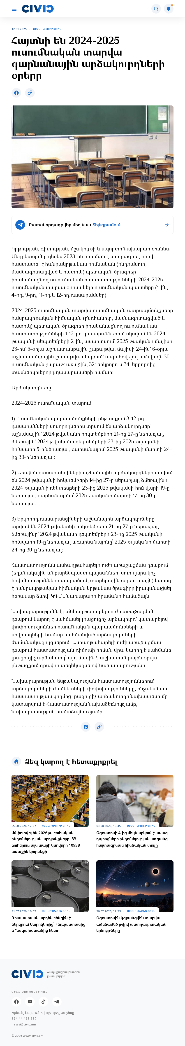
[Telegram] (57, 1002)
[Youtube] (30, 1002)
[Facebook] (16, 1002)
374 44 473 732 (24, 1019)
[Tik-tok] (43, 1002)
